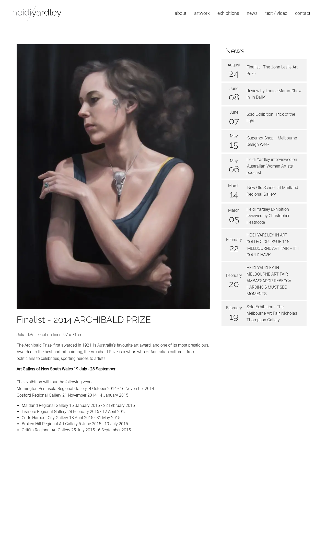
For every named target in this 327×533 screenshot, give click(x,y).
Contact (302, 13)
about (180, 13)
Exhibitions (228, 13)
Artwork (202, 13)
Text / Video (276, 13)
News (252, 13)
